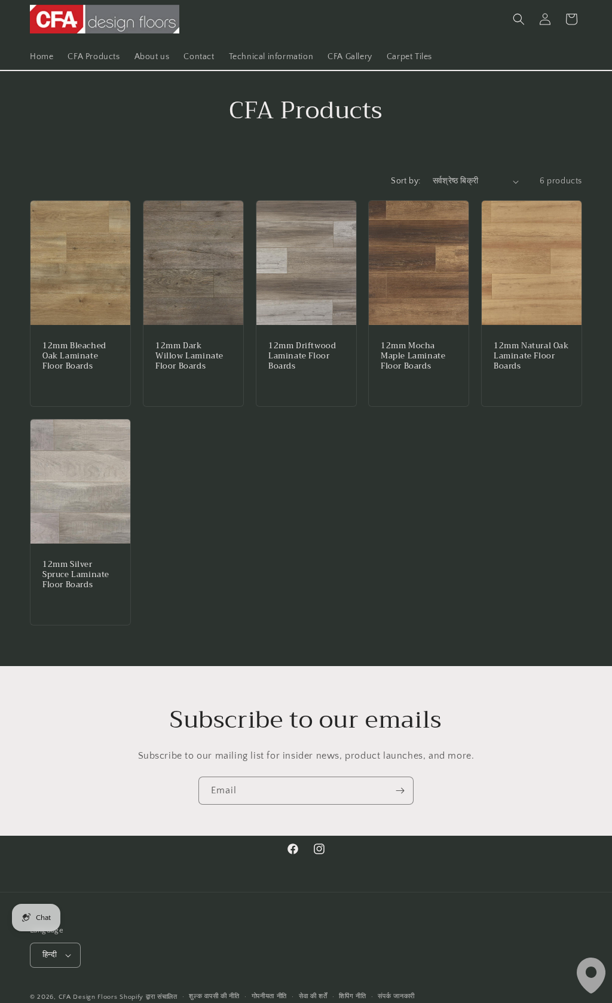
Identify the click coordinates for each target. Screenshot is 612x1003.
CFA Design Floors (88, 997)
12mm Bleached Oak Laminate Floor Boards (74, 356)
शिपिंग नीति (352, 996)
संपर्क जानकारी (396, 996)
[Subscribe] (400, 791)
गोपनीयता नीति (269, 996)
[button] (519, 19)
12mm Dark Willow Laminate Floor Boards (189, 356)
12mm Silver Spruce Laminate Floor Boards (75, 575)
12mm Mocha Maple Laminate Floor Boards (413, 356)
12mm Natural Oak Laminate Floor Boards (531, 356)
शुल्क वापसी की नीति (214, 996)
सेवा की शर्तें (313, 996)
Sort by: (405, 181)
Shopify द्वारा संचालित (149, 997)
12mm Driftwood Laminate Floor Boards (302, 356)
